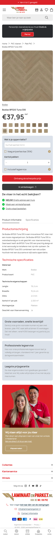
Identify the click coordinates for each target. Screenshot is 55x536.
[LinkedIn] (37, 486)
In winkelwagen (26, 187)
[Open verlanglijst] (46, 9)
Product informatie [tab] (11, 219)
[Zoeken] (46, 17)
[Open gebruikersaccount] (41, 9)
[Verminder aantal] (6, 162)
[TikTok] (41, 486)
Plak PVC (28, 43)
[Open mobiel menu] (4, 10)
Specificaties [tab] (32, 219)
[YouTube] (33, 486)
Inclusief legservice (16, 169)
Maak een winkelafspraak (18, 204)
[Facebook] (29, 486)
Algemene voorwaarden (23, 525)
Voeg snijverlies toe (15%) (19, 151)
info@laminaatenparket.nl (29, 509)
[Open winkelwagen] (51, 9)
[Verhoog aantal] (49, 162)
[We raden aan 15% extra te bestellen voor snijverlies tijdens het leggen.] (49, 151)
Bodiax (5, 104)
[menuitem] (5, 532)
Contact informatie (29, 513)
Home (4, 43)
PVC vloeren (16, 43)
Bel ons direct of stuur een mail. (18, 441)
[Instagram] (26, 486)
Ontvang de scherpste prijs (27, 178)
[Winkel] (36, 9)
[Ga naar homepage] (19, 10)
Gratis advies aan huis (20, 200)
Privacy (36, 525)
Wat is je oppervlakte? (15, 139)
